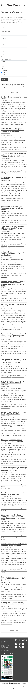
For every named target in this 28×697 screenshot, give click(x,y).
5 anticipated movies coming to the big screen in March (13, 413)
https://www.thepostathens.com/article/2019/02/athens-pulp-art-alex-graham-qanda (13, 537)
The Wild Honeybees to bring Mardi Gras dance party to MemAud (12, 382)
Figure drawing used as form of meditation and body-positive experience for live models (13, 335)
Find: (2, 27)
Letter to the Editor (5, 645)
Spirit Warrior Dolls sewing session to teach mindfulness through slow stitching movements (12, 130)
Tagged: (3, 61)
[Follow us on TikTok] (16, 647)
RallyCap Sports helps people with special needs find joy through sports (12, 228)
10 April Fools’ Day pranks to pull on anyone (13, 178)
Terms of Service (6, 649)
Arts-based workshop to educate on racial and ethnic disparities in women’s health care (14, 468)
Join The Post (5, 643)
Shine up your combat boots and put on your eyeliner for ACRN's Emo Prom (13, 578)
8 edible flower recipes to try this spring (14, 97)
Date (3, 72)
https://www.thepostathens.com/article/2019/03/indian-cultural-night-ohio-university (13, 275)
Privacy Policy (5, 650)
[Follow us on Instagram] (23, 643)
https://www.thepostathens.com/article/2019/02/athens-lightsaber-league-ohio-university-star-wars (13, 461)
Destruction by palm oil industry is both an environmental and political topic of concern (13, 360)
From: (3, 36)
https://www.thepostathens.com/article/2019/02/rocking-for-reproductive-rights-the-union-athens (13, 622)
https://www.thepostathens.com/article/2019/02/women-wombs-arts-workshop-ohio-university (13, 486)
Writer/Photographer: (7, 56)
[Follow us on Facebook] (19, 643)
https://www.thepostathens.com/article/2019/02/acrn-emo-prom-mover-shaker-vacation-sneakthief (13, 596)
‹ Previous (12, 92)
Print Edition (7, 654)
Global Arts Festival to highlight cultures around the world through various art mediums (13, 155)
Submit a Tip (4, 647)
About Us (3, 640)
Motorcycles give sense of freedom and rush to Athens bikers (12, 208)
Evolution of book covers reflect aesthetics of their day (13, 493)
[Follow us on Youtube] (19, 647)
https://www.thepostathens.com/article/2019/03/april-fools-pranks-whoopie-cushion (13, 200)
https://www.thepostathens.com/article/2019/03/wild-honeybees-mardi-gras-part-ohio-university (13, 406)
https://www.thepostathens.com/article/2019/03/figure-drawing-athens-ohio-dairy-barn (13, 353)
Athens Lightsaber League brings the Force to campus (12, 440)
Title (3, 74)
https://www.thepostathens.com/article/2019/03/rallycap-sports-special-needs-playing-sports (13, 245)
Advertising (4, 642)
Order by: (4, 70)
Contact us (4, 641)
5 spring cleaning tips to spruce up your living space (13, 305)
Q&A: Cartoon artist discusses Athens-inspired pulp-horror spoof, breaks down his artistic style (13, 517)
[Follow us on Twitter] (16, 643)
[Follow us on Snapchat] (23, 647)
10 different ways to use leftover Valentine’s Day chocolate (14, 544)
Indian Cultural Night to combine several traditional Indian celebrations (13, 253)
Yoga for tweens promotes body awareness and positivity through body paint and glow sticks (13, 283)
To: (2, 46)
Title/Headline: (5, 31)
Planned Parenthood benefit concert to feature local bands (13, 603)
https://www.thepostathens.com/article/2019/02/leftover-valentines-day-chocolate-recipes (14, 570)
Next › (17, 92)
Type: (2, 66)
